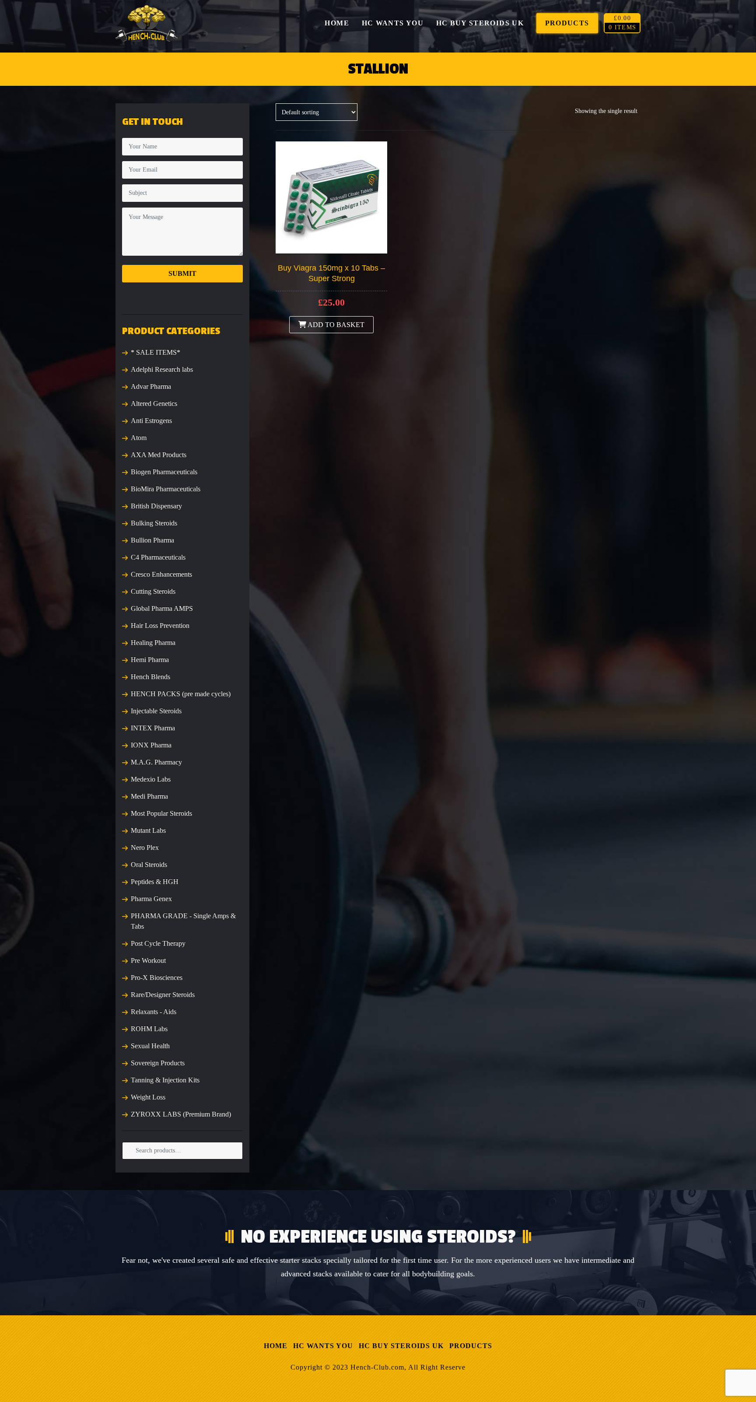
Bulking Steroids (154, 523)
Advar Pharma (151, 386)
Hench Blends (150, 676)
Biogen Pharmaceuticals (164, 472)
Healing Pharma (153, 642)
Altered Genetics (154, 403)
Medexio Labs (151, 779)
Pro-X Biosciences (156, 977)
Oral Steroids (149, 864)
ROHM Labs (149, 1028)
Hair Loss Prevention (160, 625)
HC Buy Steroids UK (401, 1345)
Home (275, 1345)
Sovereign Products (158, 1063)
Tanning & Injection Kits (165, 1080)
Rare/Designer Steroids (163, 994)
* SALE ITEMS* (155, 352)
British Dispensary (156, 506)
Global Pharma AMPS (162, 608)
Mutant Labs (148, 830)
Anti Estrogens (151, 420)
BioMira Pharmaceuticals (165, 489)
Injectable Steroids (156, 711)
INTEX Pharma (153, 728)
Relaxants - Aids (153, 1011)
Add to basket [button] (335, 324)
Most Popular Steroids (161, 813)
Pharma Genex (151, 898)
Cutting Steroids (153, 591)
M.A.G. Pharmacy (156, 762)
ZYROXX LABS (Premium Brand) (181, 1114)
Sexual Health (150, 1046)
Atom (139, 437)
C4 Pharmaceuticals (158, 557)
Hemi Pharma (150, 659)
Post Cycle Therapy (158, 943)
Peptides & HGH (154, 881)
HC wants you (323, 1345)
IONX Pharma (151, 745)
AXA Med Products (158, 454)
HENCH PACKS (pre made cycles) (181, 693)
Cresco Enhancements (161, 574)
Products (470, 1345)
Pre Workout (148, 960)
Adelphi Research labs (162, 369)
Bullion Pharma (152, 540)
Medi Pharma (149, 796)
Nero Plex (145, 847)
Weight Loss (148, 1097)
